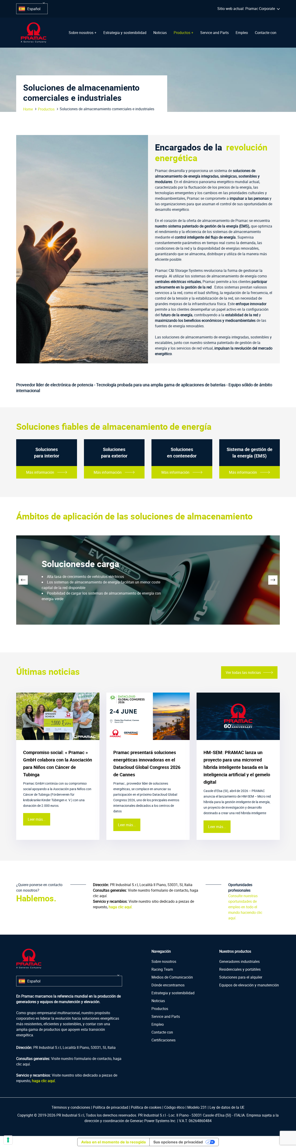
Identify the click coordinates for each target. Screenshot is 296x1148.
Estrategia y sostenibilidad (124, 32)
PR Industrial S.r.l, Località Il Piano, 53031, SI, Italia (151, 884)
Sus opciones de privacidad (178, 1142)
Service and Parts (214, 32)
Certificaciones (163, 1040)
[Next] (273, 580)
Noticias (160, 32)
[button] (43, 3)
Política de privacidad (110, 1107)
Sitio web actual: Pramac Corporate (247, 8)
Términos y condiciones (71, 1107)
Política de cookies (146, 1107)
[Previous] (23, 580)
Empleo (242, 32)
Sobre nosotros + (82, 32)
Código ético (174, 1107)
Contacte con (265, 32)
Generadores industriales (239, 961)
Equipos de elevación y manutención (249, 985)
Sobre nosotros (163, 961)
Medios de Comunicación (172, 977)
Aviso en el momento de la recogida (113, 1142)
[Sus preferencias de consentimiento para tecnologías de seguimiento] (8, 1140)
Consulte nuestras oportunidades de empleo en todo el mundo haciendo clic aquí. (245, 907)
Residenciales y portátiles (240, 969)
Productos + (183, 32)
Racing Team (162, 969)
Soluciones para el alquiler (240, 977)
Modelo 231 (197, 1107)
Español (33, 8)
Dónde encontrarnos (168, 985)
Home (28, 109)
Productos (46, 109)
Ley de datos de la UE (227, 1107)
